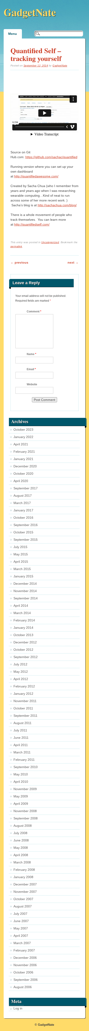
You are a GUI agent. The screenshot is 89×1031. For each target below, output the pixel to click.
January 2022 (23, 437)
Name (31, 354)
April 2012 (20, 679)
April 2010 (20, 781)
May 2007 (20, 928)
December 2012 (25, 642)
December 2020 (25, 466)
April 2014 (20, 605)
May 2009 (20, 796)
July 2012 (20, 664)
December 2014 (25, 583)
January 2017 (23, 510)
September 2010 (25, 767)
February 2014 (24, 620)
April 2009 (20, 803)
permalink (16, 246)
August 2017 (22, 495)
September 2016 (25, 525)
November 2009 (25, 789)
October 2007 (23, 899)
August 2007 (22, 906)
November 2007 (25, 891)
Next (73, 262)
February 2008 (24, 869)
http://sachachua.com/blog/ (57, 205)
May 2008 (20, 847)
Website (32, 384)
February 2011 (24, 759)
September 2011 (25, 715)
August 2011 (22, 723)
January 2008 (23, 877)
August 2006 (22, 987)
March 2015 (22, 569)
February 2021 (24, 451)
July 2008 (20, 833)
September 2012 (25, 657)
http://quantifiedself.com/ (32, 224)
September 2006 (25, 979)
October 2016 (23, 517)
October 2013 (23, 635)
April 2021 (20, 444)
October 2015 (23, 532)
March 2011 (22, 752)
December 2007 (25, 884)
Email (31, 369)
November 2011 (25, 701)
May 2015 (20, 554)
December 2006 (25, 957)
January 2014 (23, 627)
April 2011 (20, 745)
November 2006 (25, 965)
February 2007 (24, 950)
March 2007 (22, 943)
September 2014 (25, 598)
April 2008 (20, 855)
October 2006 (23, 972)
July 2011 (20, 730)
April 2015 (20, 561)
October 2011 (23, 708)
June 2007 (21, 921)
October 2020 (23, 473)
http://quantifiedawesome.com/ (36, 176)
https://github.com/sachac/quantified (51, 157)
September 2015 (25, 539)
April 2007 (20, 935)
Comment (34, 311)
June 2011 (21, 737)
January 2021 (23, 459)
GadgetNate (30, 12)
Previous (19, 262)
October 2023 (23, 429)
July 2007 (20, 913)
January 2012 (23, 693)
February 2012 (24, 686)
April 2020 (20, 481)
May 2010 (20, 774)
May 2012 (20, 671)
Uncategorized (50, 242)
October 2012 (23, 649)
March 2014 (22, 613)
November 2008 (25, 811)
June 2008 (21, 840)
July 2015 (20, 547)
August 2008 (22, 825)
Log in (17, 1008)
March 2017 (22, 503)
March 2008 (22, 862)
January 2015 (23, 576)
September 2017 (25, 488)
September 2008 (25, 818)
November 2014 (25, 591)
